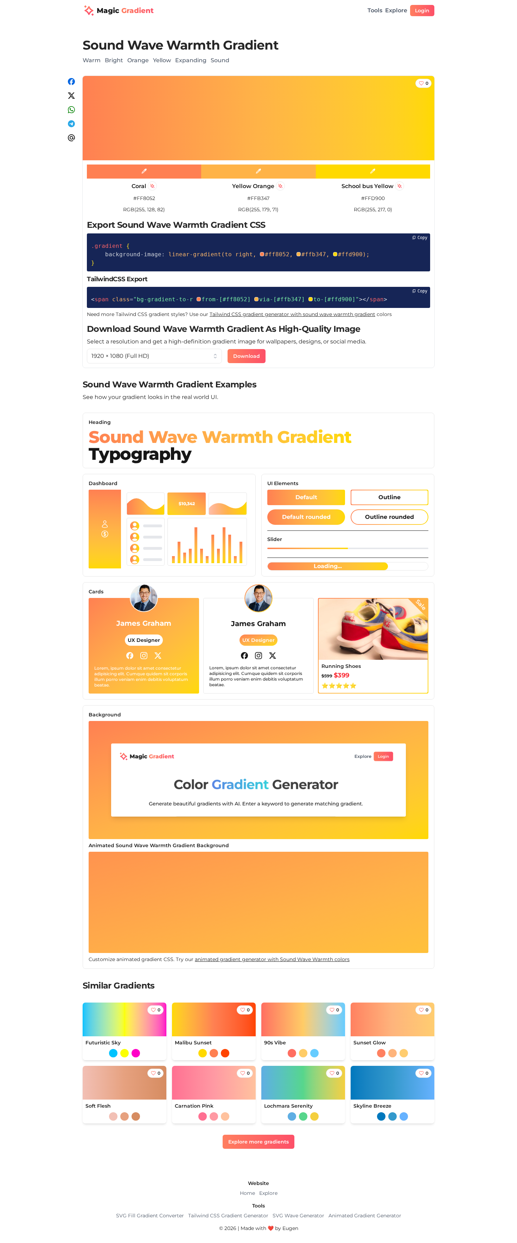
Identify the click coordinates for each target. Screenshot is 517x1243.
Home (247, 1193)
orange (138, 60)
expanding (190, 60)
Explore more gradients (258, 1142)
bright (114, 60)
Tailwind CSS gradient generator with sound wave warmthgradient (292, 314)
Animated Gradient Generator (364, 1215)
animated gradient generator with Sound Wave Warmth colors (272, 959)
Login (422, 10)
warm (92, 60)
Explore (396, 10)
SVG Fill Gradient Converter (150, 1215)
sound (220, 60)
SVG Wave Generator (298, 1215)
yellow (162, 60)
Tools (375, 10)
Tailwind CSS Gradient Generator (228, 1215)
